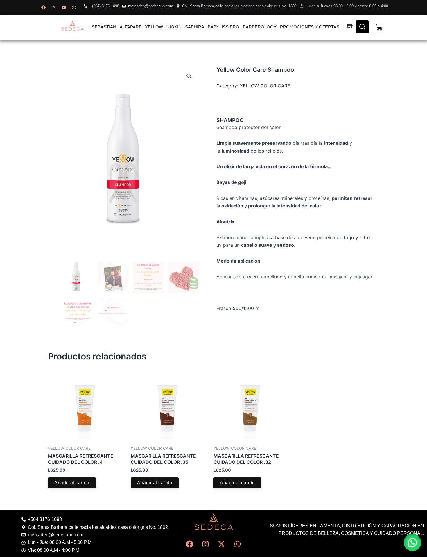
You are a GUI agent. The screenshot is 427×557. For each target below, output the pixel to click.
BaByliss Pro (223, 26)
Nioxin (174, 26)
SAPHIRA (194, 26)
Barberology (260, 26)
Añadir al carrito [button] (71, 482)
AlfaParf (130, 26)
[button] (189, 76)
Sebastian (104, 26)
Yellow (154, 26)
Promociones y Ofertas (309, 26)
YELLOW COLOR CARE (265, 86)
